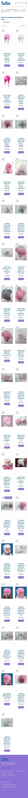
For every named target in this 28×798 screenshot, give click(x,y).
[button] (23, 3)
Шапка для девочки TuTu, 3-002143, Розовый (7, 185)
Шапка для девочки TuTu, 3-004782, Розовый (7, 57)
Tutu (2, 9)
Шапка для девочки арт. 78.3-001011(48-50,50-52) (21, 312)
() (17, 2)
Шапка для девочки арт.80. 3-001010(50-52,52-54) (21, 354)
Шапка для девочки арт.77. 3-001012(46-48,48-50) (7, 312)
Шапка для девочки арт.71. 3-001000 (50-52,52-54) (21, 270)
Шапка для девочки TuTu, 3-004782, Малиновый (21, 57)
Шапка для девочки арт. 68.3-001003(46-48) (7, 270)
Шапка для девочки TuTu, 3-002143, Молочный (21, 185)
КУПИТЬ (7, 65)
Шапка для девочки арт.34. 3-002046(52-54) (7, 439)
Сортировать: (22, 25)
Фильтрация (6, 22)
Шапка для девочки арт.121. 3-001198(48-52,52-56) (7, 395)
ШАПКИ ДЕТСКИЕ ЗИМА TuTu (12, 9)
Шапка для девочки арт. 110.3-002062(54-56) (21, 480)
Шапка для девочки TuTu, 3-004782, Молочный (7, 98)
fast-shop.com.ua (13, 764)
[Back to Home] (6, 3)
